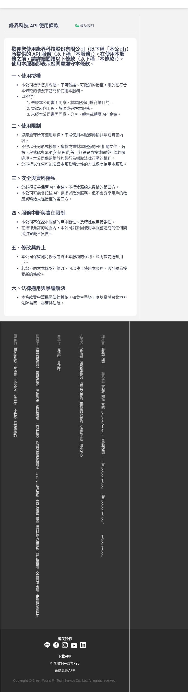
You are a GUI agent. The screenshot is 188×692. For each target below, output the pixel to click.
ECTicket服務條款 (37, 484)
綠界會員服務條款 (37, 357)
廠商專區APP (65, 670)
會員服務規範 (37, 378)
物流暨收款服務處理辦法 (37, 455)
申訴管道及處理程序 (37, 605)
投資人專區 (15, 385)
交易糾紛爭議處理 (37, 581)
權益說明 (87, 26)
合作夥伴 (59, 366)
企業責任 (15, 400)
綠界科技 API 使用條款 (37, 538)
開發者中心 (81, 450)
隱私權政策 (37, 395)
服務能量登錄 (15, 429)
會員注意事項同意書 (37, 511)
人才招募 (15, 413)
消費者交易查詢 (81, 390)
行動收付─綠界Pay (64, 663)
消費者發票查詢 (81, 370)
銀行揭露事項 (37, 412)
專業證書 (15, 370)
